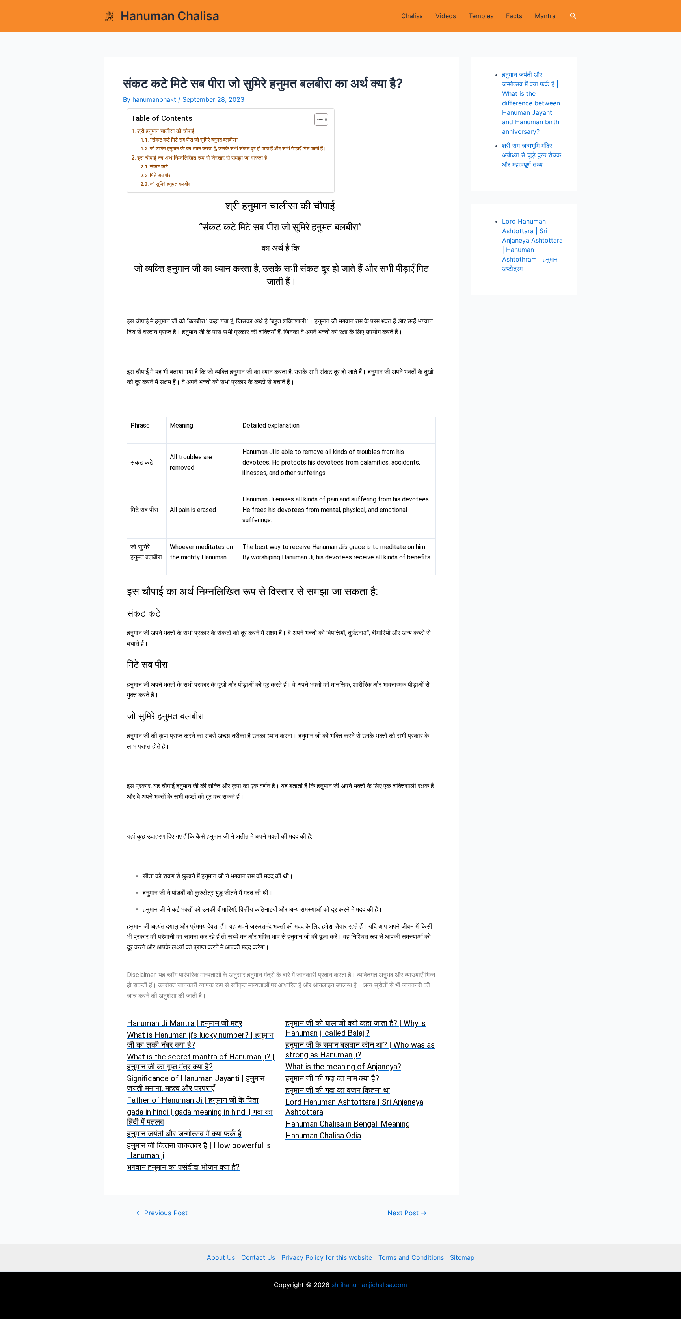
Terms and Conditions (411, 1257)
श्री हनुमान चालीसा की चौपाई (166, 131)
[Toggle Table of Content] (317, 119)
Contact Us (258, 1257)
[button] (573, 16)
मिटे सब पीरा (161, 175)
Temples (481, 16)
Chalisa (412, 16)
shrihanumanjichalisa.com (369, 1285)
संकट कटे (159, 167)
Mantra (545, 16)
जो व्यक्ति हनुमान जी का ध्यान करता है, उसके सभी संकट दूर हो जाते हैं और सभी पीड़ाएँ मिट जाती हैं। (238, 148)
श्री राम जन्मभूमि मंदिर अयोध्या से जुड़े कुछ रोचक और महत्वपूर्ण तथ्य (531, 155)
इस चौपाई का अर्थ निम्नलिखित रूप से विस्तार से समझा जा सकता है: (203, 158)
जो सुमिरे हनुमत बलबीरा (171, 184)
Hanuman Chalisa (170, 16)
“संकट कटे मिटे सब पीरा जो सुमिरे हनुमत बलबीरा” (194, 140)
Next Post (407, 1212)
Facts (514, 16)
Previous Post (162, 1212)
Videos (445, 16)
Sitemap (462, 1257)
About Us (221, 1257)
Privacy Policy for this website (326, 1257)
